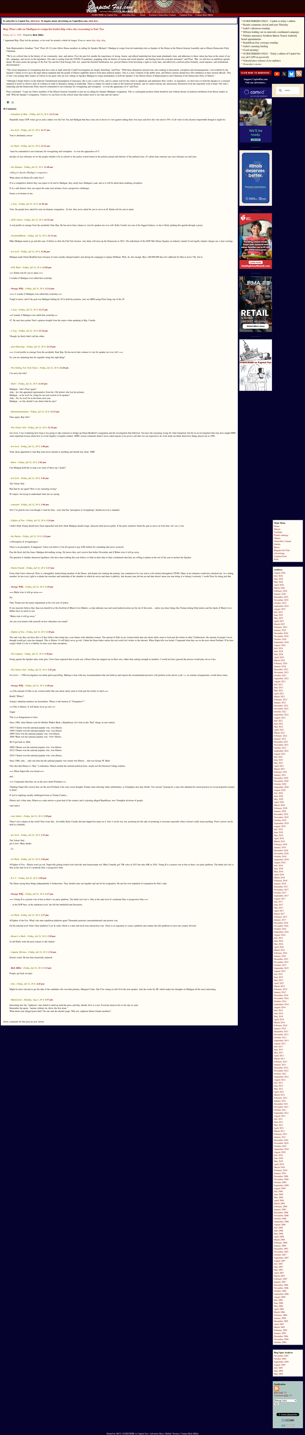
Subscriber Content (282, 541)
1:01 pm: (42, 462)
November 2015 (281, 961)
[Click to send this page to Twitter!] (12, 102)
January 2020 (280, 811)
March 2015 (279, 986)
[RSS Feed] (298, 76)
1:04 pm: (45, 504)
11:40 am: (49, 167)
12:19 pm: (51, 346)
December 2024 (281, 633)
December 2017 (281, 886)
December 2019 (281, 814)
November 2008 (281, 1215)
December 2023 (281, 669)
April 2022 (279, 729)
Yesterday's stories (252, 64)
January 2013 (280, 1064)
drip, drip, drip (98, 40)
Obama (277, 538)
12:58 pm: (52, 427)
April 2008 (279, 1236)
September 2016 (281, 931)
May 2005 (278, 1373)
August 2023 (279, 681)
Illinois (277, 529)
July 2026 (278, 575)
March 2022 (279, 732)
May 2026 (278, 581)
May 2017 (278, 907)
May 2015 (278, 980)
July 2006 (278, 1299)
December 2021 (281, 741)
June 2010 (278, 1158)
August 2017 (279, 898)
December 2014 (281, 995)
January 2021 (280, 774)
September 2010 (281, 1149)
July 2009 (278, 1191)
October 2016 (280, 928)
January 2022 (280, 738)
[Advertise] (256, 74)
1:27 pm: (50, 567)
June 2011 (278, 1121)
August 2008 (279, 1224)
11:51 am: (49, 219)
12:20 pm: (64, 367)
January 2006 (280, 1318)
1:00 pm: (45, 446)
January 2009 (280, 1209)
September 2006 (281, 1293)
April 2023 (279, 693)
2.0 (280, 1392)
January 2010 (280, 1173)
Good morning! (251, 49)
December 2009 (281, 1176)
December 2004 (281, 1336)
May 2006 (278, 1305)
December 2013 (281, 1031)
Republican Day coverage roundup (260, 42)
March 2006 (279, 1312)
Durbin (277, 544)
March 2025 (279, 624)
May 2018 (278, 871)
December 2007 (281, 1248)
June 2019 (278, 832)
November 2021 (281, 744)
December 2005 (281, 1321)
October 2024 (280, 639)
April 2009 (279, 1200)
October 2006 (280, 1290)
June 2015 (278, 977)
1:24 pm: (50, 520)
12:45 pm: (43, 383)
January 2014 (280, 1028)
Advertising (279, 553)
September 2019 (281, 823)
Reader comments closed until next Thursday (265, 24)
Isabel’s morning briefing (255, 46)
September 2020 (281, 786)
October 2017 (280, 892)
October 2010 (280, 1146)
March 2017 (279, 913)
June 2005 (278, 1370)
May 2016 (278, 943)
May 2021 (278, 762)
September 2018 (281, 859)
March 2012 (279, 1094)
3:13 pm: (47, 968)
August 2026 (279, 572)
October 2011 (280, 1109)
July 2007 (278, 1263)
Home (276, 526)
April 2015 (279, 983)
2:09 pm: (42, 878)
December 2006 (281, 1284)
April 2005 (279, 1324)
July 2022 (278, 720)
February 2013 (280, 1061)
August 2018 (279, 862)
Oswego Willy (17, 288)
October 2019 (280, 820)
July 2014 (278, 1010)
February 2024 (280, 663)
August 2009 (279, 1188)
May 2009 (278, 1197)
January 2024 (280, 666)
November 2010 (281, 1143)
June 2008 (278, 1230)
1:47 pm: (52, 669)
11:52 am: (52, 235)
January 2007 (280, 1281)
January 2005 (280, 1333)
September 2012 (281, 1076)
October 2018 (280, 856)
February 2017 (280, 916)
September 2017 (281, 895)
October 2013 (280, 1037)
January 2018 (280, 883)
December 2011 (281, 1103)
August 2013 (279, 1043)
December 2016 (281, 922)
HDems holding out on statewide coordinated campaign (271, 32)
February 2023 (280, 699)
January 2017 (280, 919)
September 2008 (281, 1221)
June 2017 (278, 904)
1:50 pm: (48, 816)
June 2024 (278, 651)
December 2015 (281, 958)
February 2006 (280, 1315)
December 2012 (281, 1067)
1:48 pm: (49, 685)
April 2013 (279, 1055)
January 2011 (280, 1137)
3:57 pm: (49, 999)
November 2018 (281, 853)
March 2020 (279, 805)
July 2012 (278, 1082)
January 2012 (280, 1100)
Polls (276, 559)
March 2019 (279, 841)
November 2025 (281, 599)
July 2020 (278, 793)
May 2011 (278, 1124)
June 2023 (278, 687)
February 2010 (280, 1170)
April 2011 (279, 1127)
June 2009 (278, 1194)
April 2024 (279, 657)
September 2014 (281, 1004)
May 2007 (278, 1269)
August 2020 (279, 790)
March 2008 (279, 1239)
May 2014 (278, 1016)
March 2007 (279, 1275)
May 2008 (278, 1233)
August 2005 (279, 1364)
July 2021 (278, 756)
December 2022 (281, 705)
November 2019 (281, 817)
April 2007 (279, 1272)
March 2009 (279, 1203)
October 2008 (280, 1218)
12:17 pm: (43, 309)
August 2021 (279, 753)
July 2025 (278, 611)
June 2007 (278, 1266)
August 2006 (279, 1296)
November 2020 (281, 780)
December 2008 (281, 1212)
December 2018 (281, 850)
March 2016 (279, 949)
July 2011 (278, 1118)
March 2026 (279, 587)
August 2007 (279, 1260)
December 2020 (281, 777)
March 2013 (279, 1058)
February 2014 (280, 1025)
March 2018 (279, 877)
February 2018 (280, 880)
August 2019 (279, 826)
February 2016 (280, 952)
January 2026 (280, 593)
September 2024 (281, 642)
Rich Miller (16, 968)
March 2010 (279, 1167)
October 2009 (280, 1182)
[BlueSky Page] (291, 76)
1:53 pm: (45, 835)
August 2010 (279, 1152)
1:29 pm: (49, 586)
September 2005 (281, 1361)
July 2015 (278, 974)
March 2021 (279, 768)
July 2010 (278, 1155)
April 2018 (279, 874)
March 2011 (279, 1130)
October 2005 (280, 1358)
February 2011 (280, 1133)
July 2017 (278, 901)
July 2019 (278, 829)
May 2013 (278, 1052)
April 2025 (279, 621)
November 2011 (281, 1106)
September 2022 (281, 714)
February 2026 (280, 590)
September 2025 (281, 605)
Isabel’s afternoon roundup (256, 28)
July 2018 (278, 865)
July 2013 (278, 1046)
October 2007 (280, 1254)
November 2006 (281, 1287)
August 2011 (279, 1115)
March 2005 (279, 1327)
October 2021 (280, 747)
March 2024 (279, 660)
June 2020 (278, 796)
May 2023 (278, 690)
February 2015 (280, 989)
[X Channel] (284, 76)
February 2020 (280, 808)
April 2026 (279, 584)
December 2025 (281, 596)
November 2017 (281, 889)
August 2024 (279, 645)
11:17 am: (45, 130)
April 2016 (279, 946)
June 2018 (278, 868)
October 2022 (280, 711)
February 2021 (280, 771)
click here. (93, 21)
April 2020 (279, 802)
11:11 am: (54, 114)
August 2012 (279, 1079)
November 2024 (281, 636)
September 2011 (281, 1112)
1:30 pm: (50, 631)
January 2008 (280, 1245)
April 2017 (279, 910)
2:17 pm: (49, 894)
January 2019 (280, 847)
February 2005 (280, 1330)
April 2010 (279, 1164)
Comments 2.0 (283, 1395)
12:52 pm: (55, 411)
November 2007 (281, 1251)
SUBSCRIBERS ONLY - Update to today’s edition (269, 21)
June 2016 (278, 940)
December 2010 (281, 1140)
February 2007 (280, 1278)
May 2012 (278, 1088)
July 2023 (278, 684)
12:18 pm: (43, 330)
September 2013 (281, 1040)
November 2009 (281, 1179)
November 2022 (281, 708)
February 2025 (280, 627)
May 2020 (278, 799)
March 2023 (279, 696)
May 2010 (278, 1161)
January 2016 (280, 955)
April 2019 (279, 838)
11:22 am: (45, 146)
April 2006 (279, 1308)
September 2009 (281, 1185)
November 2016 (281, 925)
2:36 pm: (52, 952)
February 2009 (280, 1206)
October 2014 (280, 1001)
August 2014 (279, 1007)
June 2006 (278, 1302)
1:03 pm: (45, 478)
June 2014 (278, 1013)
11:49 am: (43, 203)
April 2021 (279, 765)
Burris (277, 547)
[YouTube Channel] (277, 76)
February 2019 (280, 844)
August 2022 (279, 717)
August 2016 (279, 934)
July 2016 (278, 937)
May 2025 (278, 618)
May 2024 (278, 654)
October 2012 (280, 1073)
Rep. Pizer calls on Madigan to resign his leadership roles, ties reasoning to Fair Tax (53, 29)
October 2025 (280, 602)
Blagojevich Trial (282, 550)
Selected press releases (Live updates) (262, 60)
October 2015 (280, 965)
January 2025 (280, 630)
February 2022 (280, 735)
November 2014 (281, 998)
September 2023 (281, 678)
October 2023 (280, 675)
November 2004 (281, 1339)
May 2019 (278, 835)
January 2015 (280, 992)
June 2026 (278, 578)
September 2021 (281, 750)
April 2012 (279, 1091)
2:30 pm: (51, 936)
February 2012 (280, 1097)
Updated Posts (280, 556)
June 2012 (278, 1085)
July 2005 (278, 1367)
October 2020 (280, 783)
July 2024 (278, 648)
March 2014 (279, 1022)
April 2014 (279, 1019)
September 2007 (281, 1257)
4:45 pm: (41, 983)
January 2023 (280, 702)
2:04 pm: (45, 859)
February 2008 (280, 1242)
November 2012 (281, 1070)
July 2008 (278, 1227)
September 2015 (281, 968)
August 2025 (279, 608)
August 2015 (279, 971)
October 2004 (280, 1342)
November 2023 (281, 672)
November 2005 (281, 1355)
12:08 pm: (47, 267)
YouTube (278, 532)
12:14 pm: (50, 288)
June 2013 (278, 1049)
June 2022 (278, 723)
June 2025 (278, 614)
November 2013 (281, 1034)
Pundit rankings (281, 535)
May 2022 (278, 726)
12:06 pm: (45, 251)
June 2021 (278, 759)
